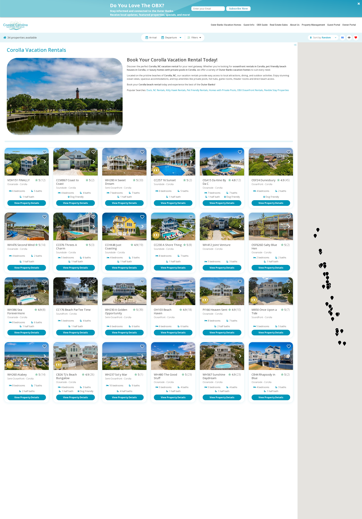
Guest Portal (333, 25)
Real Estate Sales (279, 25)
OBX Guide (262, 25)
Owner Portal (349, 25)
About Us (294, 25)
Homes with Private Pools (222, 90)
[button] (181, 8)
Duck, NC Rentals (155, 90)
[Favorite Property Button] (44, 151)
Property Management (313, 25)
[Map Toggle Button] (342, 37)
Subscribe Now (238, 8)
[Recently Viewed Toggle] (349, 37)
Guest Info (249, 25)
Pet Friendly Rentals (197, 90)
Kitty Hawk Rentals (176, 90)
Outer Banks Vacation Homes (226, 25)
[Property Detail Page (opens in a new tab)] (27, 162)
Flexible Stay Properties (276, 90)
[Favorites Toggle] (356, 37)
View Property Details (26, 203)
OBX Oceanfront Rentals (250, 90)
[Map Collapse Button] (295, 44)
